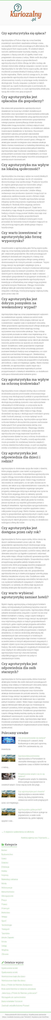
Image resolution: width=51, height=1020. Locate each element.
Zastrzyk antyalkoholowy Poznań (15, 1005)
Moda (4, 883)
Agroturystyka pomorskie (28, 756)
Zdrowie (5, 954)
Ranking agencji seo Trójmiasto (35, 838)
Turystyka (5, 933)
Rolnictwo (6, 912)
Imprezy (5, 875)
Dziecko (5, 863)
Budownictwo (7, 854)
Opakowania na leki (10, 968)
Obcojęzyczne (7, 896)
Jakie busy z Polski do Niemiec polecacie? (19, 993)
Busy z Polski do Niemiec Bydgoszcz (17, 985)
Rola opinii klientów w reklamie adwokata (19, 989)
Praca (4, 900)
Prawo (4, 904)
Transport (5, 929)
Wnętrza (5, 950)
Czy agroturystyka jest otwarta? (31, 791)
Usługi (4, 946)
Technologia (7, 925)
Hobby (4, 871)
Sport (4, 921)
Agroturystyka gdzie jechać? (30, 810)
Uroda (4, 942)
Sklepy (4, 917)
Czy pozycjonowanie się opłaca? (32, 738)
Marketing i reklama (10, 879)
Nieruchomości (8, 892)
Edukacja (5, 867)
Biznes (4, 850)
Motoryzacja (7, 888)
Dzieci (4, 858)
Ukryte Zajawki (8, 937)
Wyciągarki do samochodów (14, 997)
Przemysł (5, 908)
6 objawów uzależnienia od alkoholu (18, 832)
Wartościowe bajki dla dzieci (13, 976)
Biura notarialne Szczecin (12, 1001)
